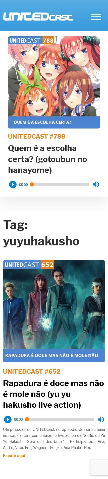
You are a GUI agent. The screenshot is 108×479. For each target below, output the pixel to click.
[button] (13, 184)
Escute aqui (14, 455)
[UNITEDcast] (38, 16)
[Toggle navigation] (96, 16)
